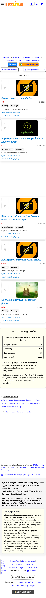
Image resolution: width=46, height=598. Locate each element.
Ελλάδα (16, 57)
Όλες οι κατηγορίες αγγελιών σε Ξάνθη (17, 412)
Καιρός (32, 586)
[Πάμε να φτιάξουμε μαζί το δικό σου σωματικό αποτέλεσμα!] (27, 206)
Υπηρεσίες (10, 60)
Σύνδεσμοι (13, 568)
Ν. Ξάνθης (26, 57)
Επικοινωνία (32, 568)
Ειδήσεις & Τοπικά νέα (26, 582)
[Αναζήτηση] (36, 3)
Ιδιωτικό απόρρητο (28, 561)
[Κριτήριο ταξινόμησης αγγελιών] (35, 70)
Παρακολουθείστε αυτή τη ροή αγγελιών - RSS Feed (22, 475)
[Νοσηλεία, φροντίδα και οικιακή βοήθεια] (27, 290)
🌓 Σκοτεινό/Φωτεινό (23, 592)
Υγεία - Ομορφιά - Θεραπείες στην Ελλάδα (16, 400)
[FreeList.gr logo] (14, 3)
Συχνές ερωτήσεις (17, 564)
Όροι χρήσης (15, 561)
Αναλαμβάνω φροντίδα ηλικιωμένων (21, 259)
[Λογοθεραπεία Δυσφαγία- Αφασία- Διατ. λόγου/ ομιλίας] (27, 128)
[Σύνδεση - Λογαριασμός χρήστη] (31, 3)
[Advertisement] (23, 32)
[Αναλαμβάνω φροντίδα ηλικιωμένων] (27, 250)
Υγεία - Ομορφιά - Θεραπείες (29, 60)
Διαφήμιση (22, 568)
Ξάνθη (37, 57)
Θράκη (16, 115)
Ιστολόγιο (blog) (22, 586)
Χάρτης (13, 64)
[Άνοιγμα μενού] (2, 3)
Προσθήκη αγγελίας (30, 64)
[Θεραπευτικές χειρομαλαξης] (27, 88)
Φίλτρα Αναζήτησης (10, 69)
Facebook (32, 570)
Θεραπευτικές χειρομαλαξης (16, 98)
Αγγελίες (6, 57)
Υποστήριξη (30, 564)
